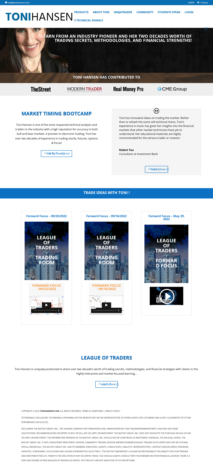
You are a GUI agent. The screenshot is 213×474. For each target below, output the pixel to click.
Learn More (108, 384)
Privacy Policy (112, 411)
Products (81, 12)
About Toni (101, 12)
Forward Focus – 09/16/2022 (106, 216)
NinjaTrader (123, 12)
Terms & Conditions (92, 411)
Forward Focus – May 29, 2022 (166, 217)
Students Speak (169, 12)
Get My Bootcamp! (58, 153)
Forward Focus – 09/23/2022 (46, 216)
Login (189, 12)
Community (144, 12)
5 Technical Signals (88, 20)
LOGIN (191, 3)
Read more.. (158, 169)
